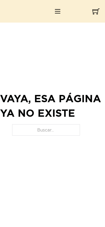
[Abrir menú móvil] (57, 11)
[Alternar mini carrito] (96, 11)
